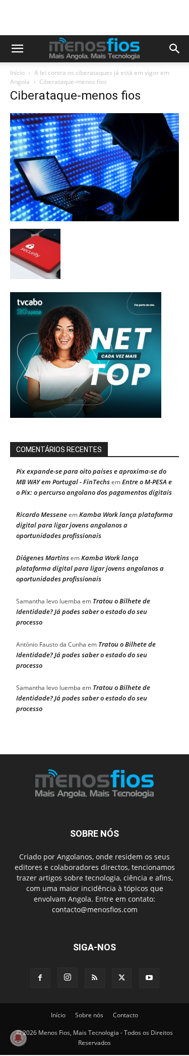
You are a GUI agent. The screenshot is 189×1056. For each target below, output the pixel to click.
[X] (122, 978)
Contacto (125, 1015)
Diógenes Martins (42, 557)
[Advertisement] (99, 17)
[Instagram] (67, 977)
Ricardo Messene (41, 514)
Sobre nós (89, 1015)
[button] (17, 48)
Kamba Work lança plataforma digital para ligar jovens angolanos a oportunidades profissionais (94, 525)
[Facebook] (40, 978)
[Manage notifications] (18, 1038)
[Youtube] (149, 978)
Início (17, 72)
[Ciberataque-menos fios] (94, 218)
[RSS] (95, 978)
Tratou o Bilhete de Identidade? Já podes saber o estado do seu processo (83, 611)
